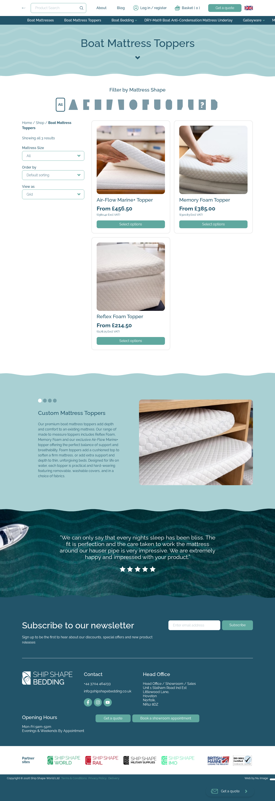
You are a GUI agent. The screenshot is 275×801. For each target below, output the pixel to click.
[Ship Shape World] (63, 760)
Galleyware (252, 20)
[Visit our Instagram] (98, 702)
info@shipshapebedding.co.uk (107, 691)
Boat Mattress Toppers (82, 20)
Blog (121, 8)
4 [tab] (55, 401)
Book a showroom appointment (165, 718)
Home (27, 123)
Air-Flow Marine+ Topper (111, 123)
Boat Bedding (123, 20)
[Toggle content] (137, 57)
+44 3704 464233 (97, 684)
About (101, 8)
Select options (130, 224)
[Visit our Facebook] (88, 702)
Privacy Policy (97, 778)
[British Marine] (219, 760)
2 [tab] (45, 401)
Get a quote (225, 8)
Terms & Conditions (74, 778)
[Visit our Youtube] (108, 702)
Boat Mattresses (40, 20)
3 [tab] (50, 401)
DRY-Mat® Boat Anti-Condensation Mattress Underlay (188, 20)
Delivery (113, 778)
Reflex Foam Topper (108, 240)
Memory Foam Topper (192, 123)
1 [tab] (40, 401)
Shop (40, 123)
